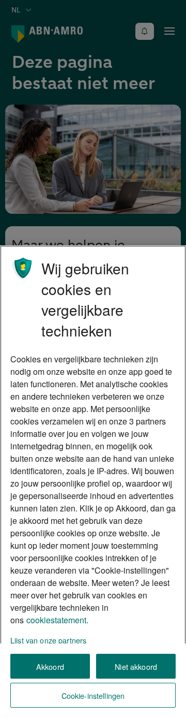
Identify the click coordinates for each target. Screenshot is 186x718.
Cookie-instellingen (93, 695)
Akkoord (50, 666)
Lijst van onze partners (48, 640)
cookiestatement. (57, 620)
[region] (93, 481)
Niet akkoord (136, 666)
